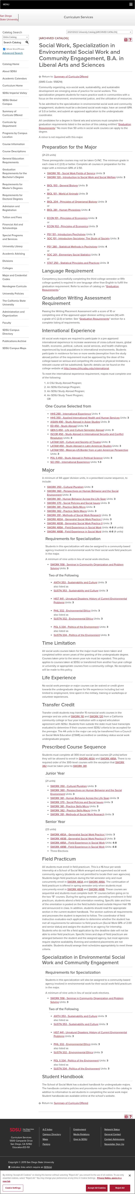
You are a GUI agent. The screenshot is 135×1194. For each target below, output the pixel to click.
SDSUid (48, 1167)
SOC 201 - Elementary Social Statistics (69, 254)
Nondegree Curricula (14, 286)
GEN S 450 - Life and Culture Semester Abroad (77, 430)
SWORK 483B (75, 889)
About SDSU (9, 71)
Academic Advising (13, 253)
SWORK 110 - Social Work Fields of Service (71, 173)
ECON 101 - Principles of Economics (67, 218)
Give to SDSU (80, 1139)
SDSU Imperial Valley (14, 93)
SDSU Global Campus (9, 102)
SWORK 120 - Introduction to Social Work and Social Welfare (81, 177)
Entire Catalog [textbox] (9, 37)
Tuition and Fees (12, 217)
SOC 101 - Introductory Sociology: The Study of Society (78, 238)
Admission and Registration (11, 208)
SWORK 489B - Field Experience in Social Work (74, 531)
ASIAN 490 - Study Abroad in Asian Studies (75, 422)
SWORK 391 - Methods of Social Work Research (74, 515)
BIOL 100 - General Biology (62, 185)
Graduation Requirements (94, 319)
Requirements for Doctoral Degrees (12, 197)
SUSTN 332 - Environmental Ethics (73, 618)
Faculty (6, 322)
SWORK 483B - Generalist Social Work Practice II (75, 523)
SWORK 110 (77, 716)
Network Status (112, 1129)
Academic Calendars (14, 78)
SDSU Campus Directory (10, 331)
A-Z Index (47, 1129)
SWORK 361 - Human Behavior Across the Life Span (76, 499)
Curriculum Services (78, 17)
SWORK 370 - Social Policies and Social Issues (73, 503)
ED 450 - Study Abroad (63, 426)
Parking (46, 1144)
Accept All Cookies (97, 1188)
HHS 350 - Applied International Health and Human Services (85, 417)
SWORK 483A (87, 758)
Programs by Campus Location (14, 135)
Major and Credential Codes (14, 277)
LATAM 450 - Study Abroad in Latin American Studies (81, 446)
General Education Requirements (13, 160)
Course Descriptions (14, 151)
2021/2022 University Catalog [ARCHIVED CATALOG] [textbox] (92, 32)
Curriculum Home (12, 85)
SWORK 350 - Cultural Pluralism (65, 487)
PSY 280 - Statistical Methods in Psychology (72, 246)
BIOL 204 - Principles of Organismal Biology (72, 201)
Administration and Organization (13, 313)
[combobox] (99, 32)
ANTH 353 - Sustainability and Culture (75, 582)
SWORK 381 (80, 766)
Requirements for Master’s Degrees (12, 186)
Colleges (7, 268)
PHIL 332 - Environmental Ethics (72, 610)
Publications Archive (14, 341)
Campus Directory (52, 1134)
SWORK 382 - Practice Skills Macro (67, 511)
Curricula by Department (9, 124)
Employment (79, 1129)
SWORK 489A (108, 758)
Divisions (7, 261)
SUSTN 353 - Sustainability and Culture (76, 590)
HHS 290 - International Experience (70, 413)
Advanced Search (12, 53)
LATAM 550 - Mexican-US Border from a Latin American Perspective (89, 450)
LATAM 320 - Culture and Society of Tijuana (75, 442)
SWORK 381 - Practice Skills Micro (66, 507)
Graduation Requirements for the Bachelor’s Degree (14, 173)
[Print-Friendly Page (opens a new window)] (126, 40)
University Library (12, 246)
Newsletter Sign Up (114, 1144)
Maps (45, 1139)
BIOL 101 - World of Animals (62, 193)
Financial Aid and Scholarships (12, 226)
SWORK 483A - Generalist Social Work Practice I (74, 519)
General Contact (112, 1134)
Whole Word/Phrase (15, 49)
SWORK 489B (97, 889)
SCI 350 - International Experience (70, 462)
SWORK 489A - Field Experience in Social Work (74, 527)
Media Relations (81, 1134)
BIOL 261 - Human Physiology (64, 210)
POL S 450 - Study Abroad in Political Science (76, 458)
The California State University (14, 302)
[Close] (129, 1175)
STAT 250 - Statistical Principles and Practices (73, 263)
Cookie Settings (13, 1188)
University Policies (13, 293)
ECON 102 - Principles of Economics (67, 226)
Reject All (119, 1188)
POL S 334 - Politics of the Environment (76, 627)
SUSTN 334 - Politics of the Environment (77, 635)
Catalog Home (10, 64)
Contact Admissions (114, 1139)
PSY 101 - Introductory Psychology (66, 234)
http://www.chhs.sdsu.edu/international (86, 368)
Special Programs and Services (12, 237)
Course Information (13, 144)
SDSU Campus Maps (14, 348)
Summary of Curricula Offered (12, 113)
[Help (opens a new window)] (130, 40)
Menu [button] (6, 4)
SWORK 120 (96, 716)
